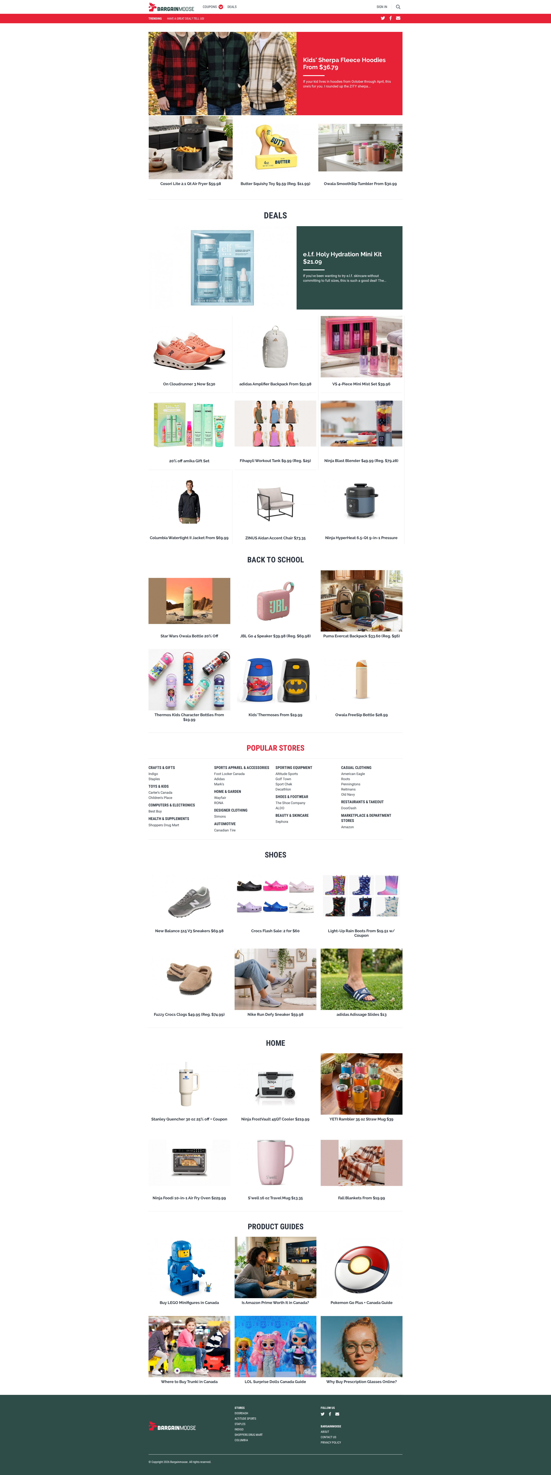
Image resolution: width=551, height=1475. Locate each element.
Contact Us (328, 1437)
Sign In (382, 7)
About (325, 1431)
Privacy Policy (331, 1442)
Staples (240, 1424)
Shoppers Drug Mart (249, 1434)
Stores (240, 1408)
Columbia (241, 1440)
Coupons (210, 7)
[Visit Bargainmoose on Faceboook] (390, 18)
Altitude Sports (245, 1418)
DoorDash (241, 1413)
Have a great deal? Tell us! (185, 18)
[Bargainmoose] (171, 7)
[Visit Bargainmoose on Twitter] (383, 18)
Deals (232, 7)
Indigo (239, 1429)
